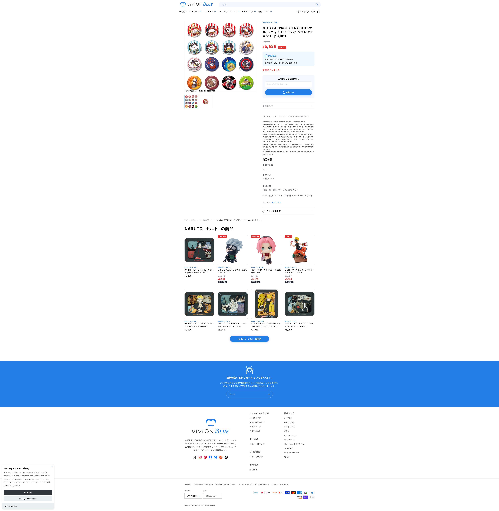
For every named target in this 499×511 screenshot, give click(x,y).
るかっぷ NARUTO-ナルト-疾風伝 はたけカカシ (232, 271)
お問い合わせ (255, 431)
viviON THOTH (290, 435)
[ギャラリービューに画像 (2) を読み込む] (206, 101)
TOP (186, 220)
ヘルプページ (255, 426)
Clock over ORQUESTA (294, 444)
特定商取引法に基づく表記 (226, 484)
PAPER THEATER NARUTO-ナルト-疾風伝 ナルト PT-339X (199, 325)
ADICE (287, 457)
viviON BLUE (195, 505)
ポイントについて (257, 444)
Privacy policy (10, 506)
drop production (291, 452)
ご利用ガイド (255, 418)
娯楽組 (287, 431)
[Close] (52, 466)
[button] (195, 11)
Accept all (28, 492)
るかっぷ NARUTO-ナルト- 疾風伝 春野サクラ (266, 271)
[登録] (268, 394)
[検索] (317, 4)
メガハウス (276, 202)
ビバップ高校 (289, 426)
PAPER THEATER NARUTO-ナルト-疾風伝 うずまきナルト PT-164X (265, 325)
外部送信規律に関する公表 (203, 484)
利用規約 (188, 484)
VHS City (288, 418)
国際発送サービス (257, 422)
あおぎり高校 (289, 422)
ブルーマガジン (256, 456)
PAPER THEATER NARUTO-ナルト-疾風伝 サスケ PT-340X (232, 325)
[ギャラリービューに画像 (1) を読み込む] (191, 101)
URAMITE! (288, 448)
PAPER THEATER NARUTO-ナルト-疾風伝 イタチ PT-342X (199, 271)
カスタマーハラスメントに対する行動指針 (253, 484)
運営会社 (253, 469)
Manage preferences (28, 498)
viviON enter (289, 439)
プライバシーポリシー (280, 484)
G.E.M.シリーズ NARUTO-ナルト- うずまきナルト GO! (299, 271)
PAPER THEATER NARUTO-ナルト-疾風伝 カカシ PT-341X (299, 325)
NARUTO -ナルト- (270, 22)
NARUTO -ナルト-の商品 (249, 339)
